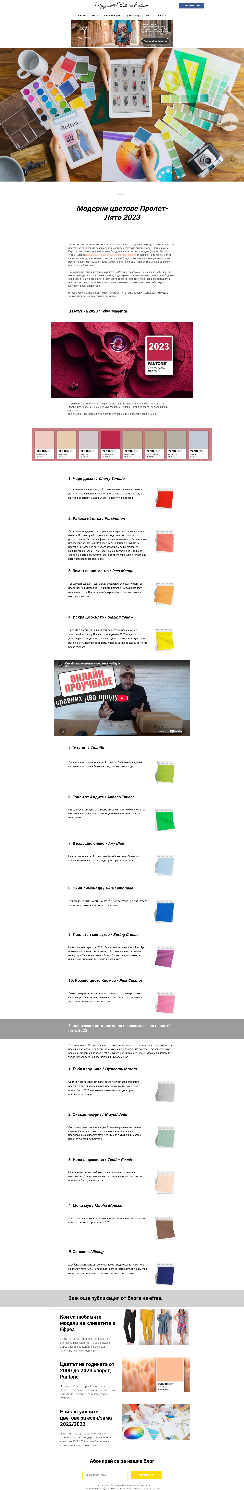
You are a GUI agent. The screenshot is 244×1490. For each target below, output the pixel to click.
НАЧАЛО (82, 15)
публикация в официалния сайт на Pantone (111, 254)
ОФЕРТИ (161, 15)
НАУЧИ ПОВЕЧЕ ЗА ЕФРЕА (107, 15)
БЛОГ (148, 15)
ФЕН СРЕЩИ (134, 15)
